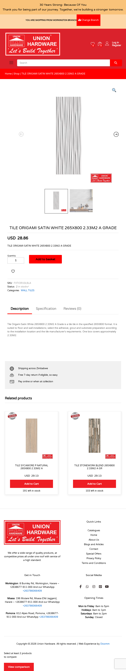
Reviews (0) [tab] (72, 308)
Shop (17, 73)
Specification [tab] (46, 308)
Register (116, 45)
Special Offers (93, 553)
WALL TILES (27, 290)
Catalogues (94, 530)
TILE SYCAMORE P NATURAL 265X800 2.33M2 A (31, 467)
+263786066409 (32, 590)
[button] (31, 484)
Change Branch (90, 20)
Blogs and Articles (94, 544)
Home (8, 73)
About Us (94, 539)
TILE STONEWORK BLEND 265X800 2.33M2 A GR (94, 467)
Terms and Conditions (94, 563)
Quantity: (11, 256)
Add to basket (45, 259)
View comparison (19, 667)
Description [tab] (20, 308)
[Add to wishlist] (13, 271)
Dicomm (105, 643)
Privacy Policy (93, 558)
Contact (93, 549)
